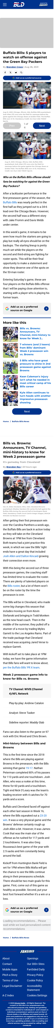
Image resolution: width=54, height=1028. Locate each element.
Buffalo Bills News (20, 421)
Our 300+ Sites (35, 963)
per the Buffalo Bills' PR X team (21, 667)
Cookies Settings (37, 995)
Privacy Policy (35, 974)
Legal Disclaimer (12, 985)
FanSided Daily (36, 969)
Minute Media (19, 1003)
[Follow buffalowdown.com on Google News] (46, 308)
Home (6, 421)
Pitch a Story (9, 974)
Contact (7, 963)
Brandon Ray (13, 467)
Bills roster (14, 585)
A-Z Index (8, 995)
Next (42, 125)
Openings (32, 958)
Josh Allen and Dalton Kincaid (20, 556)
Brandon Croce (14, 67)
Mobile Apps (9, 969)
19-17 (29, 768)
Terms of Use (10, 980)
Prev (12, 125)
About (6, 958)
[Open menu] (5, 4)
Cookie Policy (35, 980)
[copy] (21, 72)
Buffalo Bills (10, 202)
